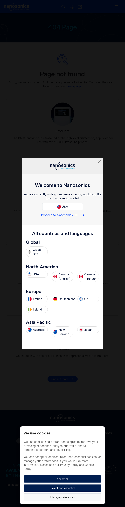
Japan (88, 329)
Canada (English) (64, 276)
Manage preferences (62, 497)
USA (64, 206)
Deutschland (65, 299)
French (37, 299)
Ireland (37, 309)
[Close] (99, 161)
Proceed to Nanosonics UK (59, 215)
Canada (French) (90, 276)
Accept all (62, 479)
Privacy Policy (69, 465)
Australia (39, 329)
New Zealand (64, 332)
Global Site (37, 252)
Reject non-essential (62, 488)
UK (86, 299)
